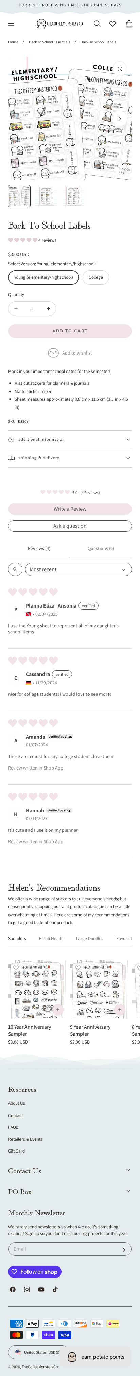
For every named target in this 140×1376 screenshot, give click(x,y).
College (96, 277)
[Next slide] (119, 118)
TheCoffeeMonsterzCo (40, 1366)
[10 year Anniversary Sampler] (37, 989)
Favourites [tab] (126, 938)
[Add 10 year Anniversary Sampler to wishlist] (16, 967)
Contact (15, 1115)
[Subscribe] (124, 1250)
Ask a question (70, 525)
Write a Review (70, 508)
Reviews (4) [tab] (39, 548)
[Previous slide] (20, 118)
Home (13, 41)
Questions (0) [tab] (101, 548)
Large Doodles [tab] (89, 938)
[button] (11, 24)
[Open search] (15, 569)
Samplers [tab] (17, 938)
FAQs (13, 1127)
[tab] (19, 196)
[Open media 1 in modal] (119, 68)
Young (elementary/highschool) (43, 277)
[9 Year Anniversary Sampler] (99, 989)
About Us (16, 1103)
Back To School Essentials (49, 41)
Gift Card (16, 1151)
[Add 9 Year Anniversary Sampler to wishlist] (77, 967)
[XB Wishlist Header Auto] (112, 23)
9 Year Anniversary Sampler (90, 1030)
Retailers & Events (25, 1139)
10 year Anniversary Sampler (29, 1030)
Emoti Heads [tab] (51, 938)
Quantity (16, 294)
